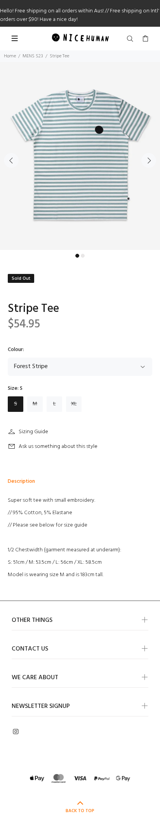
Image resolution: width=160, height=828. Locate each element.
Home (10, 56)
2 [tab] (83, 256)
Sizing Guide (33, 431)
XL (74, 403)
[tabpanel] (80, 156)
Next (148, 160)
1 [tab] (77, 256)
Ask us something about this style (58, 446)
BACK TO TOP (80, 811)
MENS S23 (33, 56)
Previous (11, 160)
